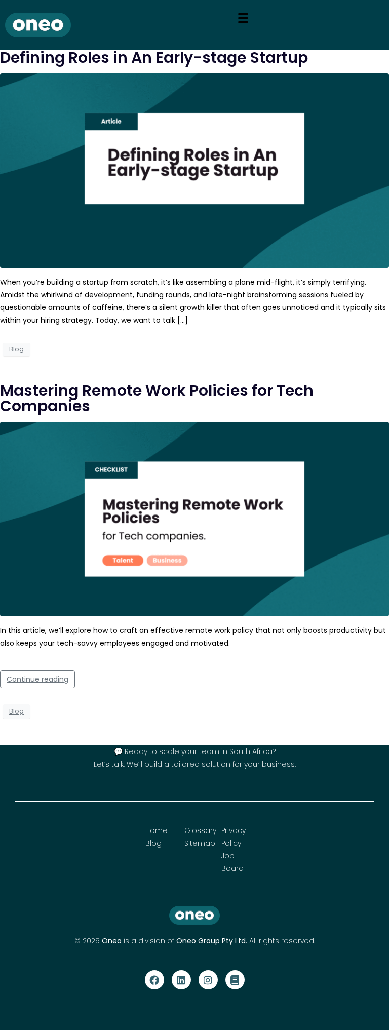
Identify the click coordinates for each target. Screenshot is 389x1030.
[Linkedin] (181, 979)
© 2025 (88, 941)
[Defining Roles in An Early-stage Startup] (194, 170)
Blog (16, 349)
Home (156, 830)
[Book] (235, 979)
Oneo (112, 941)
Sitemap (199, 843)
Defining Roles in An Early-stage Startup (154, 57)
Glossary (200, 830)
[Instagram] (208, 979)
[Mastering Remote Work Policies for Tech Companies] (194, 518)
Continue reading (37, 679)
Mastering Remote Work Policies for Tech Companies (157, 398)
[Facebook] (154, 979)
